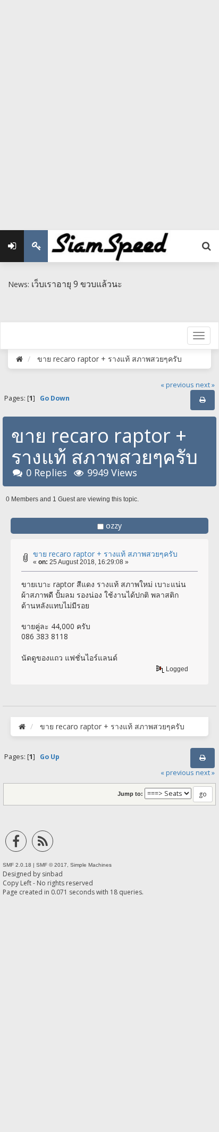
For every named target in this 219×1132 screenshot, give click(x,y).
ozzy (114, 525)
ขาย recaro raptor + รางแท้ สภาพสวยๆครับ (105, 554)
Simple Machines (91, 865)
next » (205, 384)
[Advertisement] (109, 109)
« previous (177, 384)
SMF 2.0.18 (17, 865)
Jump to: (130, 794)
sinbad (52, 873)
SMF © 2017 (51, 865)
